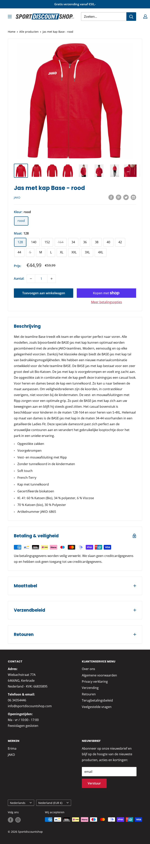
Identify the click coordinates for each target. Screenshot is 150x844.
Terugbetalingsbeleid (97, 700)
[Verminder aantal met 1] (31, 279)
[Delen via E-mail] (133, 197)
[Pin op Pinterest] (118, 197)
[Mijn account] (145, 16)
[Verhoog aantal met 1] (51, 279)
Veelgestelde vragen (97, 707)
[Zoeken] (131, 16)
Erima (12, 748)
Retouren (89, 694)
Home (11, 31)
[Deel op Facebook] (111, 197)
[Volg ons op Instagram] (18, 820)
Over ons (88, 669)
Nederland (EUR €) (50, 803)
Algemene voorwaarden (99, 675)
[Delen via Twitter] (126, 197)
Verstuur (94, 783)
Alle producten (29, 31)
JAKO (17, 197)
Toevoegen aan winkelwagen (43, 293)
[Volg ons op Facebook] (10, 820)
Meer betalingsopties (106, 302)
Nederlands (17, 803)
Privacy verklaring (95, 681)
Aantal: (19, 278)
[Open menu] (10, 16)
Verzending (90, 688)
